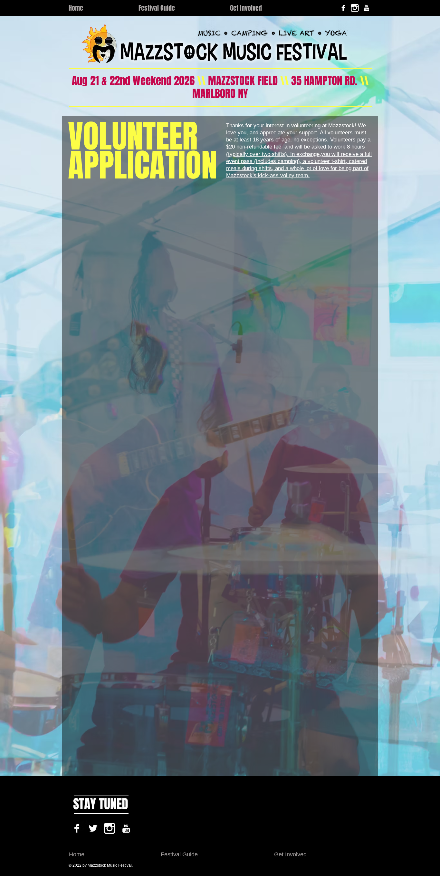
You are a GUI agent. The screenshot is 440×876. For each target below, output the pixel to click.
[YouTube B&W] (366, 8)
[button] (179, 8)
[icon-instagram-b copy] (354, 8)
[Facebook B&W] (343, 8)
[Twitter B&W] (93, 828)
